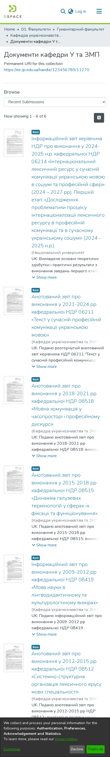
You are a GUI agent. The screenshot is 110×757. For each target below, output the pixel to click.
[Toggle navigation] (99, 11)
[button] (44, 277)
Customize (12, 749)
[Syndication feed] (99, 118)
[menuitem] (70, 11)
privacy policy (66, 739)
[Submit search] (63, 11)
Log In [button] (81, 11)
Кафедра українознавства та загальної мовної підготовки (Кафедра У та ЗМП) (35, 35)
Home (9, 29)
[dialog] (55, 737)
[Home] (12, 11)
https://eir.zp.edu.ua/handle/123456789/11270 (46, 70)
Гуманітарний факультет (80, 29)
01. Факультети (36, 29)
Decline (77, 749)
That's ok (95, 749)
